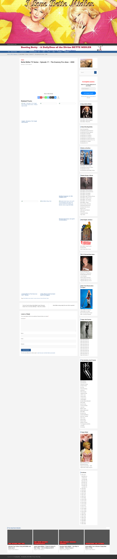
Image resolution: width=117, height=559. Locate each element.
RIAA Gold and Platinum (85, 210)
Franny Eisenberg (83, 388)
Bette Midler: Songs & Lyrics (85, 197)
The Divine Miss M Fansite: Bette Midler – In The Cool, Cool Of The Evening (96, 547)
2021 (82, 494)
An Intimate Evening (64, 543)
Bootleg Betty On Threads (85, 141)
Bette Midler (25, 298)
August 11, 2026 (11, 549)
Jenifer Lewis (83, 394)
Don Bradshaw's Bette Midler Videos (87, 170)
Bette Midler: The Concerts (85, 199)
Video (47, 298)
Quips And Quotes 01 (84, 339)
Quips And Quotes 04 (84, 344)
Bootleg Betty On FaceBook (85, 135)
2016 (82, 502)
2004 (82, 520)
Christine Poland (83, 385)
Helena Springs (83, 391)
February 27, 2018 (24, 64)
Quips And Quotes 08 (84, 350)
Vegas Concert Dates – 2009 (86, 465)
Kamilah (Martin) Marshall (85, 401)
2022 (82, 493)
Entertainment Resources (85, 205)
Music (39, 51)
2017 (82, 500)
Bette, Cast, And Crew (84, 462)
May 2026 (83, 481)
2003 (82, 522)
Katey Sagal (82, 402)
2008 (82, 514)
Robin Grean (82, 417)
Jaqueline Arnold (83, 393)
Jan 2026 (83, 487)
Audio (70, 543)
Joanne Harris (83, 396)
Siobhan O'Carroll (83, 422)
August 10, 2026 (37, 549)
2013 (82, 506)
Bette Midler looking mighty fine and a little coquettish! (64, 305)
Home (9, 51)
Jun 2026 (83, 479)
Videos (44, 51)
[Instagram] (48, 97)
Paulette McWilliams (84, 414)
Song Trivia (82, 211)
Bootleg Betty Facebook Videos (86, 167)
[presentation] (107, 528)
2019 (82, 497)
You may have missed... (14, 528)
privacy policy (92, 96)
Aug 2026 (83, 476)
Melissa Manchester (84, 410)
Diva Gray (82, 387)
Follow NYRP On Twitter (85, 311)
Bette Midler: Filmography (85, 194)
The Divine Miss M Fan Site (14, 543)
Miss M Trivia (82, 208)
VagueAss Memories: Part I (85, 279)
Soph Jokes (82, 214)
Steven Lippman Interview (85, 277)
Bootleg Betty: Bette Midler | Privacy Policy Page (30, 556)
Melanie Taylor (83, 408)
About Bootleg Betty (84, 129)
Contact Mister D (66, 51)
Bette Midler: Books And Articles (86, 191)
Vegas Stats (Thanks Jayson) (86, 467)
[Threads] (53, 97)
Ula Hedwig (82, 427)
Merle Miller (82, 411)
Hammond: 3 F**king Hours (85, 273)
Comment (23, 318)
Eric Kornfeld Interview (84, 271)
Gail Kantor (82, 390)
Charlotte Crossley (84, 384)
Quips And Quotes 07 (84, 348)
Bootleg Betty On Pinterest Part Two (87, 139)
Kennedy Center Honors (85, 207)
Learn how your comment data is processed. (46, 352)
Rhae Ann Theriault (84, 416)
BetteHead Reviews (84, 464)
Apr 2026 (83, 482)
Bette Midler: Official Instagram (86, 120)
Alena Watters (83, 381)
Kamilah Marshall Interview (85, 274)
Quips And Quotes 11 (84, 355)
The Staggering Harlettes (85, 423)
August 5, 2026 (63, 549)
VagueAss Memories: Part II (86, 280)
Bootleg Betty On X (84, 142)
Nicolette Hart (83, 413)
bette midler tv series (32, 298)
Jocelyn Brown (83, 398)
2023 (82, 491)
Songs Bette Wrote (84, 213)
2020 (82, 496)
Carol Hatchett (83, 382)
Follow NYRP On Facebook (85, 309)
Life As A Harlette (83, 405)
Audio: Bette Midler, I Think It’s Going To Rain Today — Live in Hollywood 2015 (19, 547)
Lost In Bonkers (83, 276)
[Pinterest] (41, 97)
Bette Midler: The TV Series (85, 165)
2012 (82, 508)
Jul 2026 (83, 477)
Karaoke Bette (83, 247)
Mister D (30, 64)
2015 (82, 503)
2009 (82, 513)
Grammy (38, 298)
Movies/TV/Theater (14, 51)
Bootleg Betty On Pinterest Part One (87, 138)
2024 (82, 490)
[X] (50, 97)
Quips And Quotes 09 (84, 351)
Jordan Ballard (83, 399)
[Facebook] (39, 97)
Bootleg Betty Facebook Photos (86, 130)
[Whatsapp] (46, 97)
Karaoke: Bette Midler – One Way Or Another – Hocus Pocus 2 (43, 547)
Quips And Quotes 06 (84, 347)
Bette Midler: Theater (84, 202)
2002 (82, 523)
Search (95, 72)
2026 (82, 474)
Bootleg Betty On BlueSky (85, 133)
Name (22, 333)
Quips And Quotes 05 (84, 345)
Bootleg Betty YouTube (85, 168)
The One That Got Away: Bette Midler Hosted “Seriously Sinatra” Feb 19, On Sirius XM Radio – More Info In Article (34, 306)
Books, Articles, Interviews (85, 203)
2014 (82, 505)
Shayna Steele (83, 420)
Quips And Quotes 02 (84, 341)
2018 (82, 499)
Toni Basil (82, 425)
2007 (82, 516)
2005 (82, 519)
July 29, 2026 (87, 549)
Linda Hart (82, 407)
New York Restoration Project (86, 312)
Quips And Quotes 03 (84, 342)
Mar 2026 (83, 484)
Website (22, 344)
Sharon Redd (82, 419)
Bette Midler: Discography (85, 193)
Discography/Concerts (23, 51)
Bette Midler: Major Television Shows (87, 196)
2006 (82, 517)
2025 (82, 488)
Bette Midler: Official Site (85, 121)
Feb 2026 (83, 485)
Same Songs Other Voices (85, 249)
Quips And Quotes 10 (84, 353)
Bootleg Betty (17, 556)
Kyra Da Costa (83, 404)
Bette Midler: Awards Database (86, 118)
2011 (82, 510)
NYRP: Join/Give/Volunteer (85, 314)
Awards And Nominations (33, 51)
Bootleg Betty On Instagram (85, 136)
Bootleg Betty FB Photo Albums (86, 132)
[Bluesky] (55, 97)
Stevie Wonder (43, 298)
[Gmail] (43, 97)
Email (22, 338)
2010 (82, 511)
